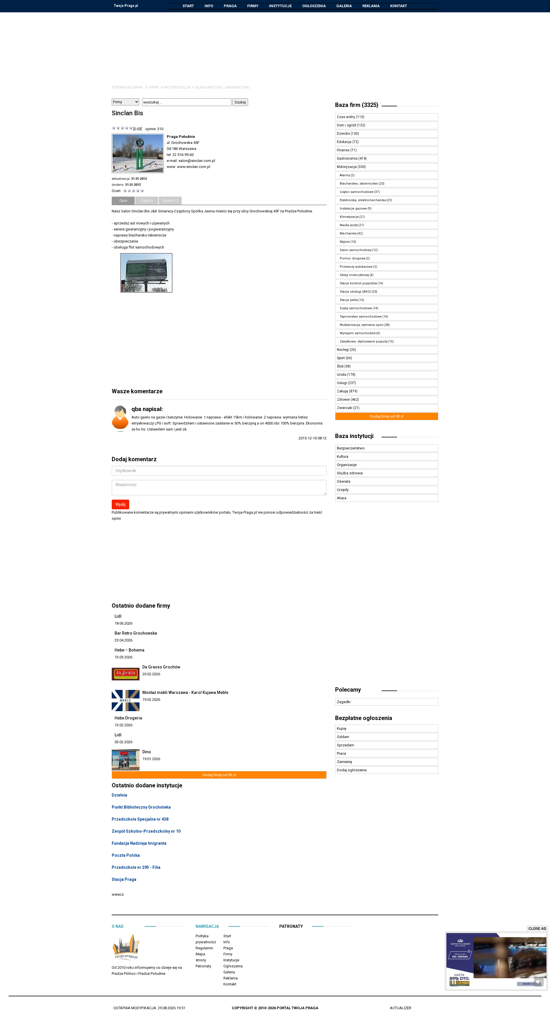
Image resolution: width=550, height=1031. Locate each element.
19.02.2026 (151, 699)
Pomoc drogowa (352, 258)
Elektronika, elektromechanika (363, 200)
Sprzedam (345, 745)
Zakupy (343, 391)
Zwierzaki (345, 408)
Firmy (252, 6)
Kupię (341, 728)
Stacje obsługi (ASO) (355, 292)
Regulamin (204, 948)
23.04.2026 (123, 640)
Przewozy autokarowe (356, 267)
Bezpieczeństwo (351, 448)
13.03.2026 (123, 657)
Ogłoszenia (314, 6)
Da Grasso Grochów (161, 667)
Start (188, 6)
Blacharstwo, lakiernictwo (223, 87)
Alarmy (345, 175)
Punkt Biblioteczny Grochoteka (141, 807)
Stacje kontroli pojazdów (358, 283)
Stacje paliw (349, 300)
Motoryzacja (177, 87)
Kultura (342, 456)
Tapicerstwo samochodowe (361, 316)
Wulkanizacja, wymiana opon (362, 325)
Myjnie (345, 242)
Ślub (340, 366)
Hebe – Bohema (129, 650)
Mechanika (348, 233)
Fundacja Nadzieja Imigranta (139, 843)
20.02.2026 (151, 674)
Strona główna (127, 87)
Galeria (344, 6)
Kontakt (398, 6)
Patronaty (203, 966)
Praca (341, 753)
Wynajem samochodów (358, 333)
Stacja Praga (124, 879)
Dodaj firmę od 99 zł (219, 775)
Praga (230, 6)
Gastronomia (347, 158)
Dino (146, 752)
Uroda (342, 375)
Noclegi (343, 350)
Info (209, 6)
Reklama (371, 6)
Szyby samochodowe (356, 308)
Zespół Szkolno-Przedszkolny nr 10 (146, 831)
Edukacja (344, 142)
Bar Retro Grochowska (136, 633)
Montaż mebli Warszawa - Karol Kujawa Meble (185, 692)
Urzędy (343, 490)
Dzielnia (119, 795)
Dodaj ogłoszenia (352, 770)
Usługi (342, 383)
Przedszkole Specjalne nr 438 (140, 819)
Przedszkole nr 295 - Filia (136, 867)
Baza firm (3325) (356, 104)
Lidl (118, 616)
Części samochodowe (357, 192)
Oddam (343, 737)
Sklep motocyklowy (354, 275)
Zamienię (344, 762)
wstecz (118, 894)
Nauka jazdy (349, 225)
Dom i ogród (347, 125)
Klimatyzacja (349, 217)
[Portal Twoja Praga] (126, 948)
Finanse (343, 150)
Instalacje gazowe (353, 208)
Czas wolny (346, 117)
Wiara (341, 498)
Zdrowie (344, 400)
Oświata (343, 481)
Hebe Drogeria (128, 718)
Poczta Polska (126, 855)
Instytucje (280, 6)
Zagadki (344, 702)
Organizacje (347, 465)
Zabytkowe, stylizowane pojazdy (364, 341)
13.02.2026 (123, 725)
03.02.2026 (123, 742)
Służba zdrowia (350, 473)
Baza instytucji (354, 436)
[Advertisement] (275, 44)
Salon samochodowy (356, 250)
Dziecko (344, 134)
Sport (341, 358)
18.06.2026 (123, 623)
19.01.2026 (151, 759)
